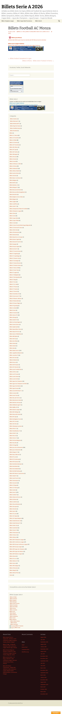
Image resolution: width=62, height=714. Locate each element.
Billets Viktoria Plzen (14, 572)
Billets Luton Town (14, 395)
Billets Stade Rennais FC (15, 523)
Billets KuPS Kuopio (14, 364)
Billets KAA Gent (13, 357)
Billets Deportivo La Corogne (16, 237)
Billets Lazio (12, 611)
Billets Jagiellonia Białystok (16, 353)
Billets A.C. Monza (22, 31)
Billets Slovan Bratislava (15, 504)
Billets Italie (12, 348)
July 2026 (43, 639)
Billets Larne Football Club (15, 369)
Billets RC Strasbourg (14, 459)
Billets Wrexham (13, 130)
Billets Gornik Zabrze (14, 324)
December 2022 (44, 670)
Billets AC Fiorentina (14, 137)
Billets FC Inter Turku (14, 270)
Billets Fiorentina (13, 605)
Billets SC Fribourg (14, 487)
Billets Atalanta (13, 600)
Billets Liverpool (13, 393)
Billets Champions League (8, 21)
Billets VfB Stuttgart (14, 565)
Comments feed (25, 649)
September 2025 (44, 642)
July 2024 (43, 653)
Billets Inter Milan (13, 341)
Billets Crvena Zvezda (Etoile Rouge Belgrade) (20, 225)
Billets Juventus (13, 610)
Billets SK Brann (13, 499)
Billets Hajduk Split (14, 327)
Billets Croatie (13, 223)
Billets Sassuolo (13, 483)
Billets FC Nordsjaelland (15, 277)
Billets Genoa (13, 608)
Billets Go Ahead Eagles (15, 322)
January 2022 (43, 677)
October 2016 (44, 689)
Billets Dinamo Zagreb (15, 239)
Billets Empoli (13, 622)
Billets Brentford (13, 194)
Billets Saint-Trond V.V (14, 478)
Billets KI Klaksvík (13, 360)
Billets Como (12, 215)
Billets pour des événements (16, 447)
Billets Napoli (13, 613)
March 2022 (43, 675)
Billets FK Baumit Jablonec (16, 298)
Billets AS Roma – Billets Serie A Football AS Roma (38, 61)
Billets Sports (13, 511)
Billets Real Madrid (14, 466)
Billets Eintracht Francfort (15, 241)
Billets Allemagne (13, 154)
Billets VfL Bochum (14, 568)
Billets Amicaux (13, 156)
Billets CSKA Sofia (14, 230)
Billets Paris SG (13, 435)
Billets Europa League (14, 246)
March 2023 (43, 668)
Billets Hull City (13, 338)
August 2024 (43, 651)
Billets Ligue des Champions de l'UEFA (18, 383)
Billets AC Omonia (14, 142)
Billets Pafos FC (13, 428)
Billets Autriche (13, 175)
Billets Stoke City (13, 525)
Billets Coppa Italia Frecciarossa (24, 21)
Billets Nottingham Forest (15, 419)
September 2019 (44, 684)
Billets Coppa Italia (14, 218)
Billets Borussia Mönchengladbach (17, 192)
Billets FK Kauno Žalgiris (15, 303)
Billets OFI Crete (13, 421)
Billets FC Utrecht (13, 291)
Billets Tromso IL (13, 535)
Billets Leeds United (14, 376)
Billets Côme (12, 213)
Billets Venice (13, 563)
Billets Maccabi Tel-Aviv (15, 397)
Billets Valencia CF (14, 561)
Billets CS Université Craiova (16, 227)
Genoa (11, 575)
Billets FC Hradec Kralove (15, 265)
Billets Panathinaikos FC (15, 431)
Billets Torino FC (13, 530)
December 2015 (44, 694)
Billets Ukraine (13, 556)
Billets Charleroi (13, 118)
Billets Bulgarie (13, 199)
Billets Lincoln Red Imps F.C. (16, 390)
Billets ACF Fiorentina (14, 144)
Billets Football (29, 31)
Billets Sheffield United (15, 128)
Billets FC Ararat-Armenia (15, 251)
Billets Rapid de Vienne (15, 126)
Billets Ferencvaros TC (15, 296)
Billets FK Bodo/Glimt (14, 301)
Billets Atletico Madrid (15, 171)
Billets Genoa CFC (14, 315)
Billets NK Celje (13, 416)
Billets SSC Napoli (14, 516)
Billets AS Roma (13, 166)
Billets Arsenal (13, 161)
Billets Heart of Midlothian (15, 334)
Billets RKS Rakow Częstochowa (17, 473)
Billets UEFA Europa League (16, 546)
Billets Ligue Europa (14, 388)
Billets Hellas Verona (15, 621)
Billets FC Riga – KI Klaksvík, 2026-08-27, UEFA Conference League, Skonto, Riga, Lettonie (10, 646)
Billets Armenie (13, 159)
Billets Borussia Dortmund (15, 189)
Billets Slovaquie (13, 506)
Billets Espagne (13, 244)
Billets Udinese (13, 537)
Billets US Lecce (13, 558)
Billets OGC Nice (13, 423)
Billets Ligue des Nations (15, 386)
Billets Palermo (13, 614)
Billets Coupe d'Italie (14, 220)
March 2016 (43, 691)
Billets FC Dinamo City (14, 258)
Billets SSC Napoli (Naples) (15, 518)
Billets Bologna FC (14, 187)
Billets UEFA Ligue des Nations (16, 551)
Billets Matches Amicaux (15, 402)
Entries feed (24, 647)
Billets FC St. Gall (13, 284)
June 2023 (43, 665)
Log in (23, 644)
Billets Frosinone (13, 312)
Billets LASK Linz (13, 371)
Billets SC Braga (13, 485)
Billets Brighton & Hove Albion (16, 197)
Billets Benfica (13, 182)
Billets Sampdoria (14, 616)
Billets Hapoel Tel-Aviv (15, 331)
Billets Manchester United (15, 400)
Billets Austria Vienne (14, 173)
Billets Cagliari (13, 201)
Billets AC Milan (13, 140)
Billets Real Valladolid (14, 468)
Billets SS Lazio (13, 513)
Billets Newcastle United (15, 414)
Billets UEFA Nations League (16, 553)
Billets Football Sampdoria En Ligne (19, 58)
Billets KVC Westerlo (14, 367)
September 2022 (44, 672)
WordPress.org (25, 652)
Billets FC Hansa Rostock (15, 263)
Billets (11, 133)
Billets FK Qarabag (14, 305)
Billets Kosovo (13, 362)
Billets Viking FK (13, 570)
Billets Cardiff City (14, 204)
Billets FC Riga (13, 279)
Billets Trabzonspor (14, 532)
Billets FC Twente (13, 289)
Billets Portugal (13, 445)
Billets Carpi (17, 627)
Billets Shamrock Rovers (15, 497)
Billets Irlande (13, 343)
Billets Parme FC (13, 438)
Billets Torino (13, 618)
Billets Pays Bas (13, 442)
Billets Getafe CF (13, 319)
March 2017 (43, 687)
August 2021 (43, 682)
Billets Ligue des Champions (16, 381)
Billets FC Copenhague (15, 256)
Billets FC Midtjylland (14, 275)
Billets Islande (13, 345)
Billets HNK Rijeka (13, 336)
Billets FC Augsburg (14, 253)
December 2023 (44, 656)
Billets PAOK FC (13, 433)
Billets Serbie (13, 490)
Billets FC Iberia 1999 (14, 267)
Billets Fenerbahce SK (15, 293)
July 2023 (43, 663)
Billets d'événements (14, 232)
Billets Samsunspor (14, 480)
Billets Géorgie (13, 317)
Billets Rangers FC (14, 452)
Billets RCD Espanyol (14, 461)
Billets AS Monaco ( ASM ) (15, 163)
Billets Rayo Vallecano (15, 454)
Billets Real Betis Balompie (16, 464)
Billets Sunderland (14, 527)
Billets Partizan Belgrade (15, 440)
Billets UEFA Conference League (17, 542)
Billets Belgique (13, 180)
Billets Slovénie (13, 509)
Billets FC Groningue (14, 260)
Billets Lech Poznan (14, 374)
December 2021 (44, 679)
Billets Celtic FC (13, 206)
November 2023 (44, 658)
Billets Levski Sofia (14, 379)
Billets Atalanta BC (14, 168)
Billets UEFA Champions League (17, 539)
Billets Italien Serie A (38, 31)
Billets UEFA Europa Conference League (18, 544)
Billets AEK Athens (14, 147)
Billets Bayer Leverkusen (15, 178)
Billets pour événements (15, 449)
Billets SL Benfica (13, 501)
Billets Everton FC (14, 249)
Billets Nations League (15, 409)
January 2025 (43, 646)
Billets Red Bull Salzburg (15, 471)
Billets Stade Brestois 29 (15, 520)
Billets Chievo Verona (14, 603)
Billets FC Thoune (13, 286)
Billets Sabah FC (13, 475)
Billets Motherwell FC (15, 123)
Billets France (13, 310)
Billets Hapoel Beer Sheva (15, 329)
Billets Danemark (13, 234)
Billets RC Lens (13, 457)
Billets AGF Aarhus (14, 152)
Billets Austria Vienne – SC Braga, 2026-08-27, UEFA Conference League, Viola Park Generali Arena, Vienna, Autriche (10, 660)
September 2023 (44, 661)
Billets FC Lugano (13, 272)
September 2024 (44, 649)
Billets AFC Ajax (13, 149)
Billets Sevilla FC (13, 494)
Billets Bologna (13, 602)
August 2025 (43, 644)
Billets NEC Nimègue (14, 412)
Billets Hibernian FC (14, 121)
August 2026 (43, 637)
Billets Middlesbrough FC (15, 405)
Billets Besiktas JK (14, 185)
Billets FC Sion (13, 282)
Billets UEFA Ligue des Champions (17, 549)
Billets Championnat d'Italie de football (18, 208)
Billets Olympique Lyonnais (16, 426)
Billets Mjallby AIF (13, 407)
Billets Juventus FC (14, 355)
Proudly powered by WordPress (15, 703)
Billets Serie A (38, 21)
